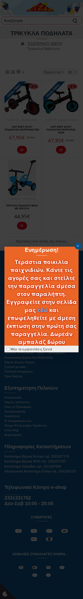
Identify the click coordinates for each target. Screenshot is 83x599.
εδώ (42, 309)
